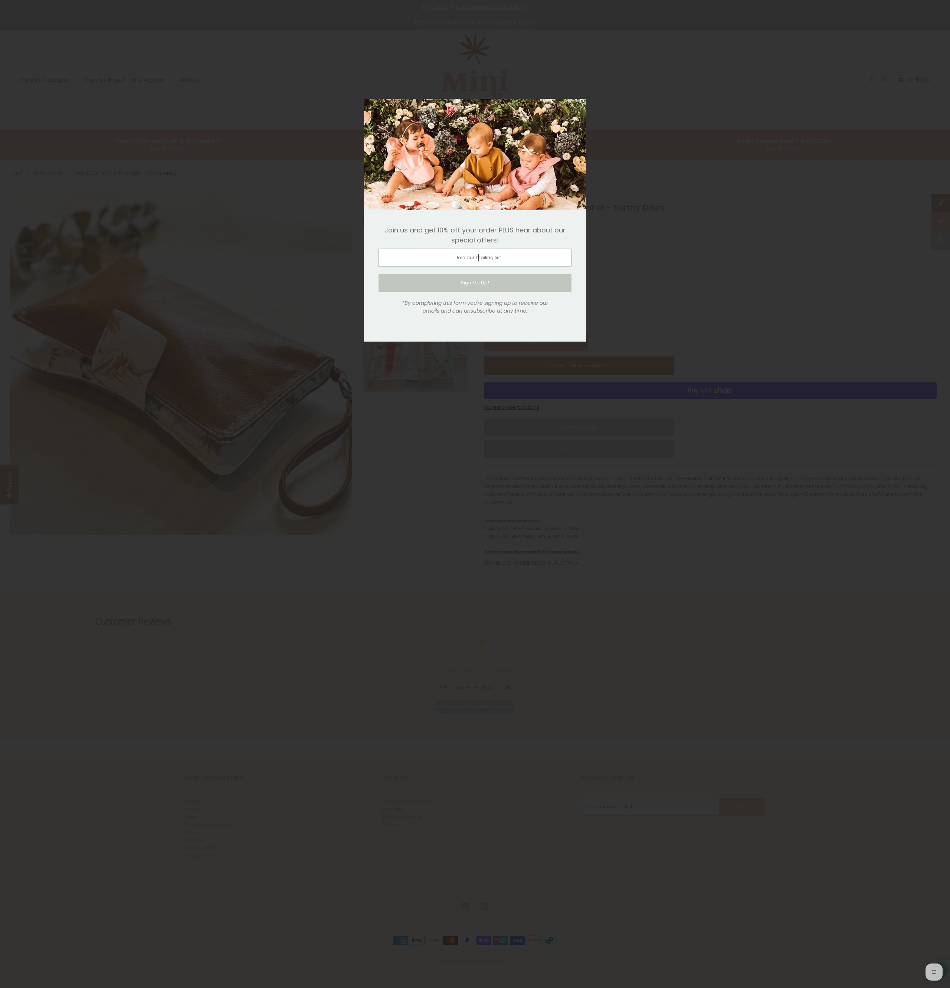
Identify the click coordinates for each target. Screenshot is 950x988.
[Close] (578, 107)
